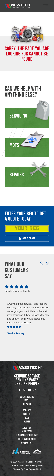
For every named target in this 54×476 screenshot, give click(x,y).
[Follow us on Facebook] (19, 390)
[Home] (18, 6)
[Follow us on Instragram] (24, 390)
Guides (27, 421)
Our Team (27, 431)
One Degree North (32, 469)
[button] (41, 263)
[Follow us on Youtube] (29, 390)
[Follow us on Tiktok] (35, 390)
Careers (27, 414)
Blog (27, 417)
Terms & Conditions (20, 465)
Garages (27, 410)
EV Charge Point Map (27, 435)
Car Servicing (27, 396)
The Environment (27, 438)
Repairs (27, 404)
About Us (27, 427)
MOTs (27, 400)
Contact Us (27, 442)
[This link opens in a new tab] (27, 451)
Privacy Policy (37, 465)
